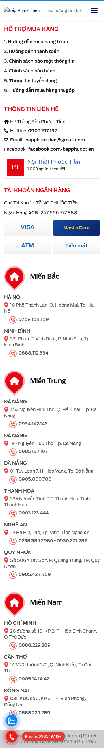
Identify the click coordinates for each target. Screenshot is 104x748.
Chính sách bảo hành (32, 71)
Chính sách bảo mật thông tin (42, 61)
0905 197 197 (42, 130)
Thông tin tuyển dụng (33, 80)
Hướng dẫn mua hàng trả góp (42, 90)
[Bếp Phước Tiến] (22, 10)
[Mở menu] (94, 10)
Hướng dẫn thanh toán (34, 51)
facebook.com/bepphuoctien (61, 149)
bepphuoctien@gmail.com (55, 140)
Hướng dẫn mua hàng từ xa (38, 41)
